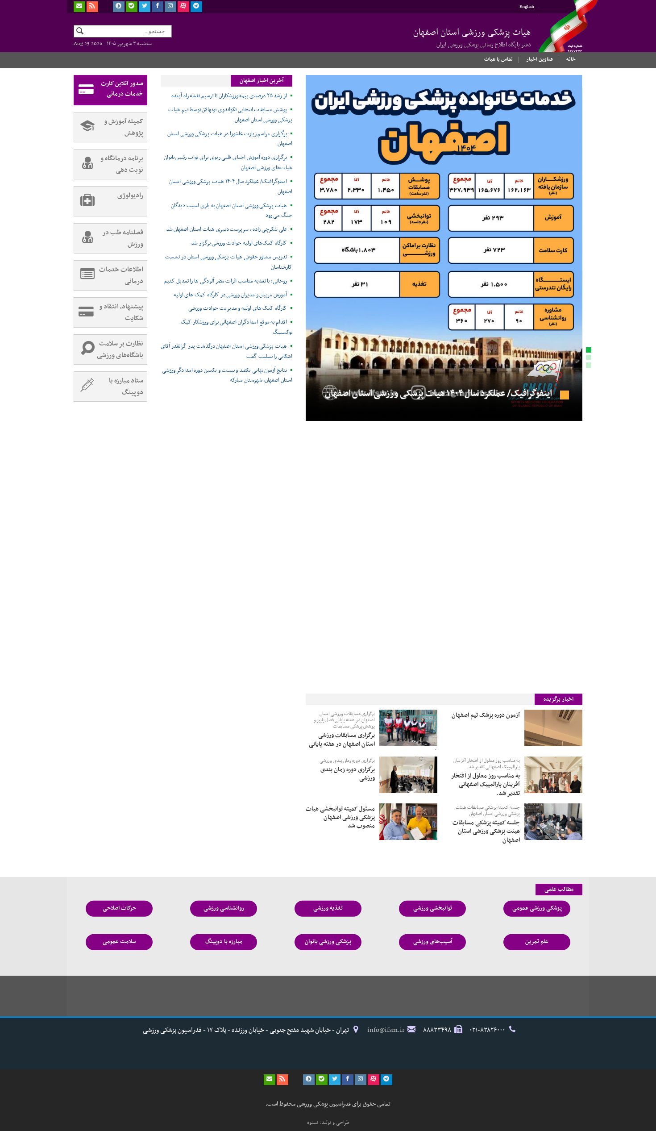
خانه (571, 59)
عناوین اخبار (539, 59)
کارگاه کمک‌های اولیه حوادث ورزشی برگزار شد (239, 243)
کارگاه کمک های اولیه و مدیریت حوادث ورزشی (237, 308)
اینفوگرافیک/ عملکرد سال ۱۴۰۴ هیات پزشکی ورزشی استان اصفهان (439, 393)
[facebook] (157, 6)
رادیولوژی (130, 195)
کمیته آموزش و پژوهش (123, 127)
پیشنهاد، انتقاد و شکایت (121, 312)
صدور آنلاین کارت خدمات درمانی (122, 89)
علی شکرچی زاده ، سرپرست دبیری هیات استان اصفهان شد (226, 229)
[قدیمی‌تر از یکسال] (553, 728)
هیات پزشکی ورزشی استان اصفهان (472, 37)
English (526, 7)
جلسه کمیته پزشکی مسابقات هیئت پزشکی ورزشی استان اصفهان (488, 811)
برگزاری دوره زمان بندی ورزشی (347, 761)
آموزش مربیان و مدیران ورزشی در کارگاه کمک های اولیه (230, 295)
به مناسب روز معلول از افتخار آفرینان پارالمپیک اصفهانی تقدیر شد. (486, 764)
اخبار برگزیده (558, 699)
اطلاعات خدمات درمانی (121, 275)
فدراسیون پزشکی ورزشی (560, 34)
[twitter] (144, 6)
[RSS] (92, 6)
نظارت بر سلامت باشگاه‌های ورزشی (120, 349)
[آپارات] (183, 6)
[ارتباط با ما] (79, 6)
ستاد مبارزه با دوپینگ (126, 386)
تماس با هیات (498, 59)
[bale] (131, 6)
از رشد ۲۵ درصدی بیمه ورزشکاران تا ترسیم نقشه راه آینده (229, 96)
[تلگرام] (196, 6)
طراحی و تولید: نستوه (328, 1122)
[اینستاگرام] (170, 6)
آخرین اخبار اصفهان (261, 81)
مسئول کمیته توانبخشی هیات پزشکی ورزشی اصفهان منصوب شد (340, 817)
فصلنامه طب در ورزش (122, 238)
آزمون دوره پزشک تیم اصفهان (486, 714)
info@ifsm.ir (386, 1030)
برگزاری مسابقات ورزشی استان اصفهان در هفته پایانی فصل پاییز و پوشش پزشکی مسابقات (344, 720)
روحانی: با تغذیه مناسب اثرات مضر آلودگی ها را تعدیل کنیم (225, 281)
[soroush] (119, 6)
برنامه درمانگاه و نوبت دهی (121, 164)
